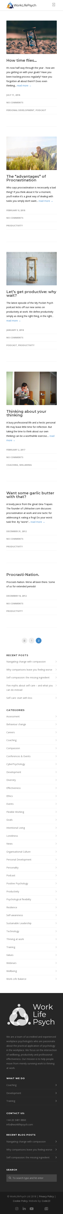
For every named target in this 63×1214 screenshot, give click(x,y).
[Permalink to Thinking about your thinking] (31, 388)
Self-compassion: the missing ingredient (28, 677)
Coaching (12, 464)
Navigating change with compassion (26, 661)
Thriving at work (15, 939)
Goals (9, 819)
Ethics (9, 796)
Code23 (46, 1200)
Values (9, 955)
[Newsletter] (46, 1208)
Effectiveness (13, 788)
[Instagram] (16, 1208)
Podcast (41, 110)
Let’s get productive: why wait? (31, 294)
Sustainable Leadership (18, 923)
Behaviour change (16, 724)
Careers (10, 732)
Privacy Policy (46, 1196)
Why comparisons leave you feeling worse (29, 669)
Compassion (13, 748)
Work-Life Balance (16, 978)
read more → (24, 85)
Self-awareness (14, 915)
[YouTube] (31, 1208)
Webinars (11, 963)
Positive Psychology (17, 883)
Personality (12, 867)
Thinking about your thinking (26, 413)
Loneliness (12, 835)
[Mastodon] (39, 1208)
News (9, 843)
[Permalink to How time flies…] (31, 37)
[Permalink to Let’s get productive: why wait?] (31, 268)
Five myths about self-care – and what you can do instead (29, 688)
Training (10, 947)
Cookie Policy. (20, 1200)
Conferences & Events (18, 756)
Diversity (11, 780)
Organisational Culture (18, 851)
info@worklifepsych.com (19, 1124)
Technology (12, 931)
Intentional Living (15, 827)
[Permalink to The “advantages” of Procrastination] (31, 153)
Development (13, 772)
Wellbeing (25, 464)
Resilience (11, 907)
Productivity (14, 225)
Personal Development (20, 110)
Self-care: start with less (19, 697)
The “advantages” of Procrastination (26, 178)
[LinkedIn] (24, 1208)
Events (10, 803)
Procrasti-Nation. (22, 574)
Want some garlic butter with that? (30, 495)
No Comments (14, 102)
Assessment (13, 716)
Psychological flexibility (18, 899)
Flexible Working (15, 811)
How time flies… (21, 60)
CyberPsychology (15, 764)
